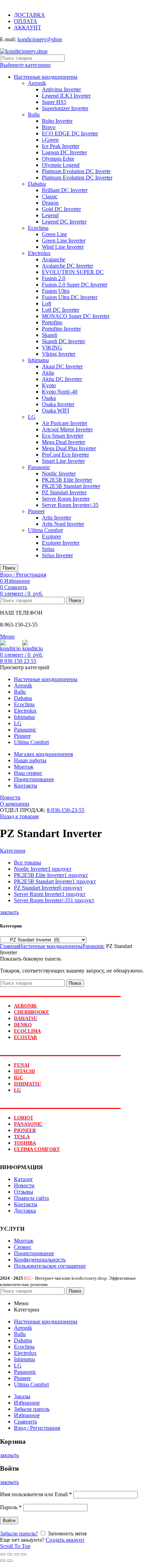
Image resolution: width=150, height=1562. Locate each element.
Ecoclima (38, 228)
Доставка (25, 1211)
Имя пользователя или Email (36, 1494)
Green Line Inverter (63, 240)
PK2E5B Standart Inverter (71, 486)
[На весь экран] (17, 1554)
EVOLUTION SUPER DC (73, 272)
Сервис (22, 1247)
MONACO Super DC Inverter (76, 316)
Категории (12, 851)
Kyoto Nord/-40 (59, 392)
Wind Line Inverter (63, 247)
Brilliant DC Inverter (65, 190)
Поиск (9, 568)
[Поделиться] (10, 1554)
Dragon (50, 203)
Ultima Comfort (45, 530)
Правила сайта (31, 1198)
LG (32, 417)
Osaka (49, 398)
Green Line (54, 234)
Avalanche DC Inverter (67, 266)
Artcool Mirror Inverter (67, 429)
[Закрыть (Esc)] (3, 1554)
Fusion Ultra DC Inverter (69, 297)
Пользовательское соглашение (50, 1266)
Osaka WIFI (55, 411)
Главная (9, 946)
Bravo (48, 127)
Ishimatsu (38, 360)
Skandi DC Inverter (63, 341)
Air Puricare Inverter (64, 423)
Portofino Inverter (61, 329)
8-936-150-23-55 (65, 810)
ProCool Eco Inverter (65, 455)
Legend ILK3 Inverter (66, 96)
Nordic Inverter (59, 473)
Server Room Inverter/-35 (70, 505)
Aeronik (37, 83)
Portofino (52, 322)
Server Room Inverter (66, 499)
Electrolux (39, 253)
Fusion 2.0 (53, 278)
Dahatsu (37, 184)
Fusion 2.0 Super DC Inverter (74, 285)
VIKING (52, 348)
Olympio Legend (61, 165)
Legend (50, 215)
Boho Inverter (57, 121)
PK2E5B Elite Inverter (67, 480)
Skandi (49, 335)
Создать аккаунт (65, 1540)
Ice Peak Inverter (60, 146)
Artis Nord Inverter (63, 524)
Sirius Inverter (57, 555)
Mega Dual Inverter (63, 442)
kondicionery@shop (39, 39)
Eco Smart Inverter (62, 436)
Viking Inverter (58, 354)
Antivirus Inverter (61, 89)
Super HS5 (54, 102)
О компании (14, 804)
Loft (46, 303)
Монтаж (23, 1241)
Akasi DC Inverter (62, 366)
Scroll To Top (15, 1546)
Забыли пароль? (19, 1533)
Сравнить (25, 1422)
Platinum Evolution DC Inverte (76, 171)
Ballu (34, 115)
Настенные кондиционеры (45, 77)
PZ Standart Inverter (64, 492)
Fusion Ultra (55, 291)
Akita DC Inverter (62, 379)
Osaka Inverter (58, 404)
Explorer (51, 536)
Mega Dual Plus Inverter (69, 448)
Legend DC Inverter (64, 222)
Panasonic (39, 467)
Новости (10, 797)
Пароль (11, 1507)
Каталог (23, 1179)
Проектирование (34, 1253)
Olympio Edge (58, 159)
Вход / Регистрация (37, 1428)
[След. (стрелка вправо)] (10, 1561)
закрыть (9, 912)
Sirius (48, 549)
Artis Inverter (56, 518)
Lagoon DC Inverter (64, 152)
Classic (50, 196)
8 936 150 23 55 (18, 661)
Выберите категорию (25, 65)
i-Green (50, 140)
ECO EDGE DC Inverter (70, 133)
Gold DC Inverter (61, 209)
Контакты (25, 1204)
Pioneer (36, 511)
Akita (48, 373)
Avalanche (53, 259)
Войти (9, 1520)
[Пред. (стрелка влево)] (3, 1561)
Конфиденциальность (40, 1260)
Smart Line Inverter (63, 461)
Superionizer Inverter (65, 108)
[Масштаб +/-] (24, 1554)
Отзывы (23, 1192)
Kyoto (49, 385)
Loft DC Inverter (60, 310)
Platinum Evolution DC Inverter (77, 178)
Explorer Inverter (61, 543)
